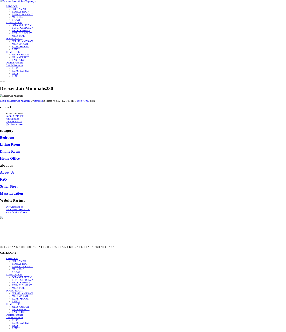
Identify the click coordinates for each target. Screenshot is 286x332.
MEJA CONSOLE (21, 282)
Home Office (10, 158)
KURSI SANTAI (20, 323)
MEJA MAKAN (20, 296)
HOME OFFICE (14, 304)
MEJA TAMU (19, 288)
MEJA (15, 325)
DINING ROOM (14, 290)
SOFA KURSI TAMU (22, 277)
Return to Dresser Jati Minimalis (15, 101)
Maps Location (11, 193)
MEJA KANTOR (20, 306)
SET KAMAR (19, 261)
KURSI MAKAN (20, 298)
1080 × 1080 (83, 101)
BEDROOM (12, 258)
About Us (7, 172)
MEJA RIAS (18, 269)
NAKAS (16, 272)
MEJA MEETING (20, 309)
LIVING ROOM (14, 274)
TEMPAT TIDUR (20, 264)
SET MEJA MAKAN (22, 293)
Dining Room (10, 151)
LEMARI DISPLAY (22, 285)
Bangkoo (38, 101)
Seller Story (9, 186)
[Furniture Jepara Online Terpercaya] (18, 1)
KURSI (15, 320)
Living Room (10, 144)
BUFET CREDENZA (22, 280)
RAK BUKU (18, 312)
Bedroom (7, 137)
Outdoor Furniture (14, 315)
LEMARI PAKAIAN (22, 266)
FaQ (3, 179)
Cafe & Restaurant (14, 317)
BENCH (16, 301)
